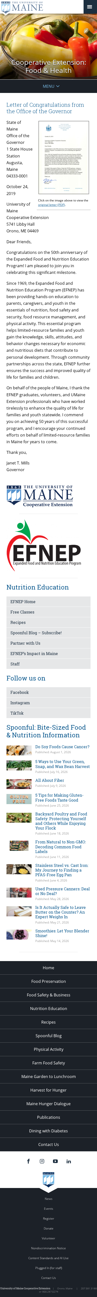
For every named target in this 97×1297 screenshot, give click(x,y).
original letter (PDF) (51, 205)
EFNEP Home (23, 601)
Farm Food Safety (48, 1063)
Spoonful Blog (49, 1035)
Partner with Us (25, 643)
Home (48, 967)
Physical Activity (48, 1049)
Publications (48, 1117)
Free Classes (22, 612)
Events (48, 1209)
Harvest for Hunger (48, 1090)
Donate (48, 1228)
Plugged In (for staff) (48, 1268)
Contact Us (48, 1144)
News (48, 1199)
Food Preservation (48, 981)
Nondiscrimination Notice (48, 1248)
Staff (15, 663)
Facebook (19, 692)
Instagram (20, 702)
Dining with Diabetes (48, 1131)
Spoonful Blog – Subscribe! (36, 632)
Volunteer (48, 1238)
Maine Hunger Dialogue (48, 1103)
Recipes (18, 622)
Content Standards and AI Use (48, 1258)
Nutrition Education (48, 1008)
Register (48, 1218)
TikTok (17, 713)
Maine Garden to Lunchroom (48, 1076)
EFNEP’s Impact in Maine (34, 653)
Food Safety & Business (48, 995)
